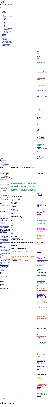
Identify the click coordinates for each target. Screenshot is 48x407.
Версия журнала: (13, 178)
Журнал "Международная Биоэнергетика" (7, 17)
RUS (3, 1)
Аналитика (3, 15)
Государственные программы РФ (6, 44)
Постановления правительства (6, 43)
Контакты (3, 46)
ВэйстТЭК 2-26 (38, 56)
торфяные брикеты (5, 39)
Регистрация (38, 52)
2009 (4, 19)
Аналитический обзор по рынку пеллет (7, 16)
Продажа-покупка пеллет (6, 38)
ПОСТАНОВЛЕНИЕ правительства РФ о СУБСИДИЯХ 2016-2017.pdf (5, 232)
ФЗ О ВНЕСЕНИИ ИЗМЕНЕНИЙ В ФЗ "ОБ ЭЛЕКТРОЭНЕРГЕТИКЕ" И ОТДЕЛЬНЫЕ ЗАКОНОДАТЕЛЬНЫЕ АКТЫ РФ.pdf (5, 251)
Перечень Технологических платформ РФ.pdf (5, 249)
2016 (4, 23)
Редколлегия (4, 12)
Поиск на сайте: (2, 2)
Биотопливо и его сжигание (7, 32)
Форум (2, 36)
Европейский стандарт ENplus (3, 276)
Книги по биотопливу (5, 30)
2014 (4, 22)
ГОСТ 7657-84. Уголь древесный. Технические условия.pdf (4, 239)
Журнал (2, 10)
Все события (38, 59)
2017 (4, 24)
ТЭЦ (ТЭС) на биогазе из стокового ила (7, 40)
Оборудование (4, 33)
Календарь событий (4, 34)
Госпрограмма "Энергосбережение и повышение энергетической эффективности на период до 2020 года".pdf (5, 253)
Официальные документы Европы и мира (7, 42)
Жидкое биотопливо (6, 29)
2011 (4, 20)
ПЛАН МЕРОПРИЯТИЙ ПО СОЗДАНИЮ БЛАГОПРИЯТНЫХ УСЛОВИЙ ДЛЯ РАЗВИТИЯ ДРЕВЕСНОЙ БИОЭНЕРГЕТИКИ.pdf (5, 260)
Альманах (3, 14)
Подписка (4, 13)
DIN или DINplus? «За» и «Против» (7, 41)
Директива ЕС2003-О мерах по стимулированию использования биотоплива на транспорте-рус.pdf (5, 269)
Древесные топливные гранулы (7, 31)
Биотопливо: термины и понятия (4, 285)
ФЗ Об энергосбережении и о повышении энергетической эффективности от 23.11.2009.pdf (5, 245)
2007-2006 (5, 18)
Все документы (2, 273)
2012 (4, 21)
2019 (4, 25)
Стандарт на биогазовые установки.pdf (4, 254)
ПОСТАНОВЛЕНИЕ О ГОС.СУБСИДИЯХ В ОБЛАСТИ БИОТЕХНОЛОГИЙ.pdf (5, 271)
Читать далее (7, 179)
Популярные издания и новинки (5, 162)
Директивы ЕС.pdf (2, 267)
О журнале (4, 11)
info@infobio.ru (28, 237)
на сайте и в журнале (39, 195)
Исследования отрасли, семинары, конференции (8, 28)
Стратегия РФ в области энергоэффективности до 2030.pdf (4, 234)
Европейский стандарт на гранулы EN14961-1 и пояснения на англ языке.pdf (5, 265)
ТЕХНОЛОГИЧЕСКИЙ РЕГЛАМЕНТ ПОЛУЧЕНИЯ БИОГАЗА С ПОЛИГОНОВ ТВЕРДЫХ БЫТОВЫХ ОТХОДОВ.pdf (5, 242)
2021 (4, 26)
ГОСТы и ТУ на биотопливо (6, 45)
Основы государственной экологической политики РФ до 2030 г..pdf (4, 247)
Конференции (4, 35)
